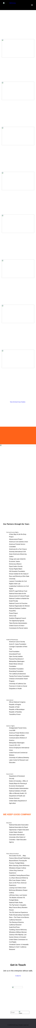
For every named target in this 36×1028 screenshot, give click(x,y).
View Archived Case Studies (17, 402)
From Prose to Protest (12, 104)
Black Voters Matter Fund (13, 149)
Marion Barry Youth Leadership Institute (18, 194)
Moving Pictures (10, 372)
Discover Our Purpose (8, 422)
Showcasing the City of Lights (14, 282)
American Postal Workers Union (15, 327)
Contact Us (18, 975)
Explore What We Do (8, 440)
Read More (8, 76)
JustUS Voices (10, 237)
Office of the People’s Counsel (15, 61)
